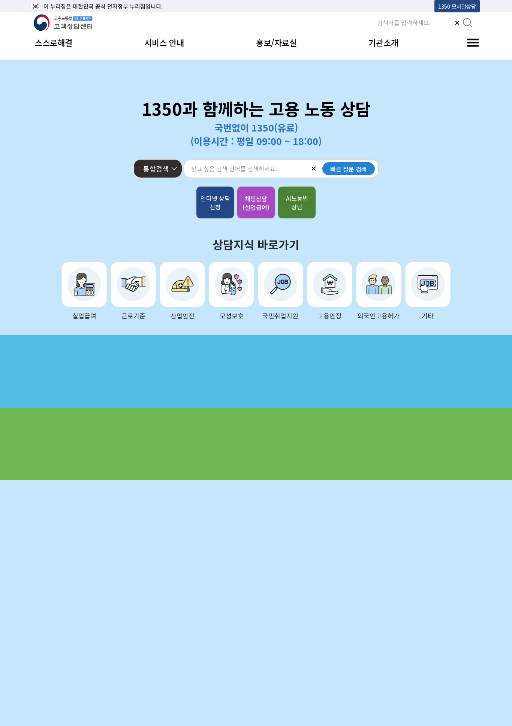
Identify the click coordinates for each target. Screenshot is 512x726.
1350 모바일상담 (457, 6)
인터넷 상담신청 (215, 202)
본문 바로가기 (50, 6)
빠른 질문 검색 (348, 168)
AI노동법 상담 (297, 202)
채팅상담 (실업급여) (256, 203)
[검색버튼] (467, 23)
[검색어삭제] (457, 23)
